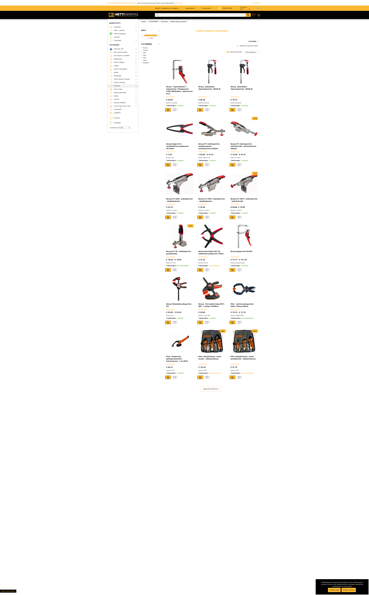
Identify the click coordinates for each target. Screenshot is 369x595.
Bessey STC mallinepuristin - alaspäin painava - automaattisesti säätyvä (209, 146)
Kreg (144, 55)
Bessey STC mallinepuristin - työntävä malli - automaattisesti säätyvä (243, 146)
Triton (145, 60)
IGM (144, 53)
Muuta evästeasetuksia (8, 591)
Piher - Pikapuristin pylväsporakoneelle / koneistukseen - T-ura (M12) (177, 358)
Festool (145, 50)
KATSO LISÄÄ (178, 3)
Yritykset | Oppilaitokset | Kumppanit (166, 8)
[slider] (142, 35)
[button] (212, 41)
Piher (144, 58)
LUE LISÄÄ (256, 3)
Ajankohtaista (190, 8)
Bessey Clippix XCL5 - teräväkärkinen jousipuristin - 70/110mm (177, 146)
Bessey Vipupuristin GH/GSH (241, 251)
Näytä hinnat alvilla (236, 52)
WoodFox (146, 63)
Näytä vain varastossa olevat (249, 46)
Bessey (145, 48)
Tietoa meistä (206, 8)
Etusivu (143, 21)
